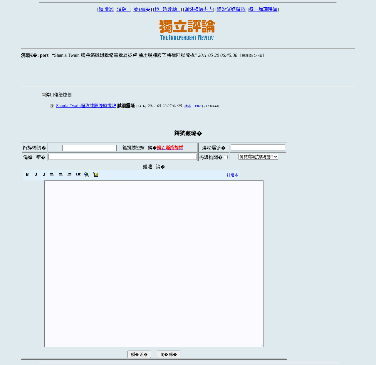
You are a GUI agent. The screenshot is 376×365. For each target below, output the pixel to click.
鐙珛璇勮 (167, 9)
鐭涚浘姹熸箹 (231, 9)
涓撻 (123, 9)
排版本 (232, 175)
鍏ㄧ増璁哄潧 (263, 9)
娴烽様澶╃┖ (198, 9)
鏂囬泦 (106, 9)
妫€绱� (142, 9)
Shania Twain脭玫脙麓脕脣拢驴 (86, 105)
